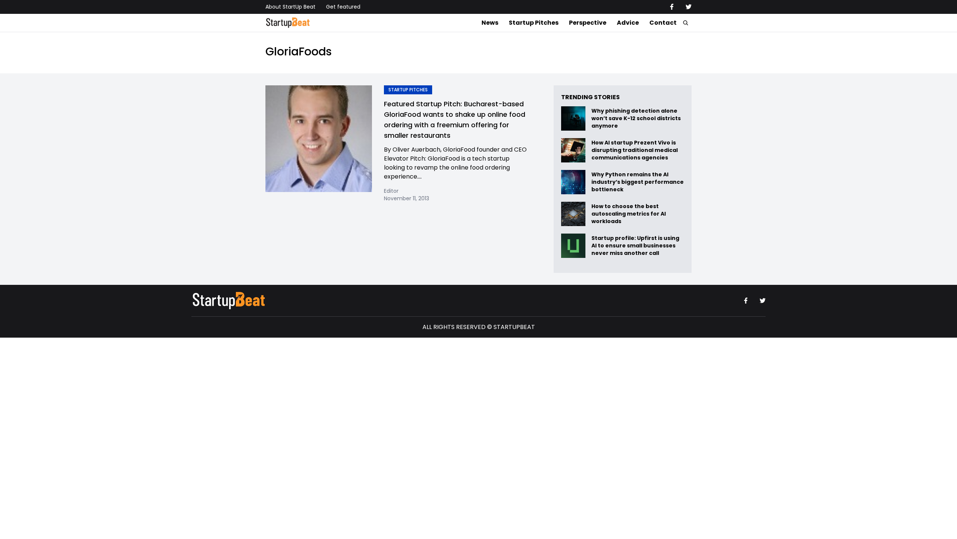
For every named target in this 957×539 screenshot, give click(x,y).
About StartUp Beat (290, 6)
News (489, 22)
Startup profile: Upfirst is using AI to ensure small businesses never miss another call (635, 246)
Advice (628, 22)
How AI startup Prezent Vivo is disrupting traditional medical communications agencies (634, 150)
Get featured (343, 6)
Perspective (587, 22)
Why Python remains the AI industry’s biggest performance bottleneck (637, 182)
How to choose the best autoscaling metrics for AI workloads (628, 214)
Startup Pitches (533, 22)
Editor (391, 191)
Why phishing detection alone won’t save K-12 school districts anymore (636, 118)
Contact (663, 22)
